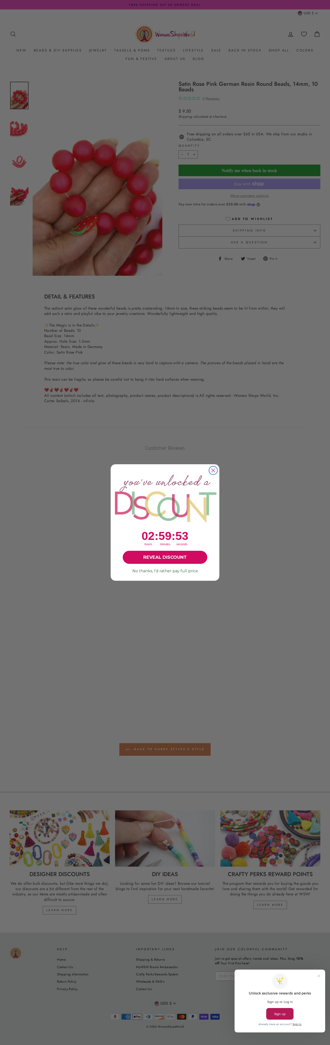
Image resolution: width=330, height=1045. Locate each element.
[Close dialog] (213, 470)
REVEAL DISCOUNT (165, 557)
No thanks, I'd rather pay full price (165, 571)
